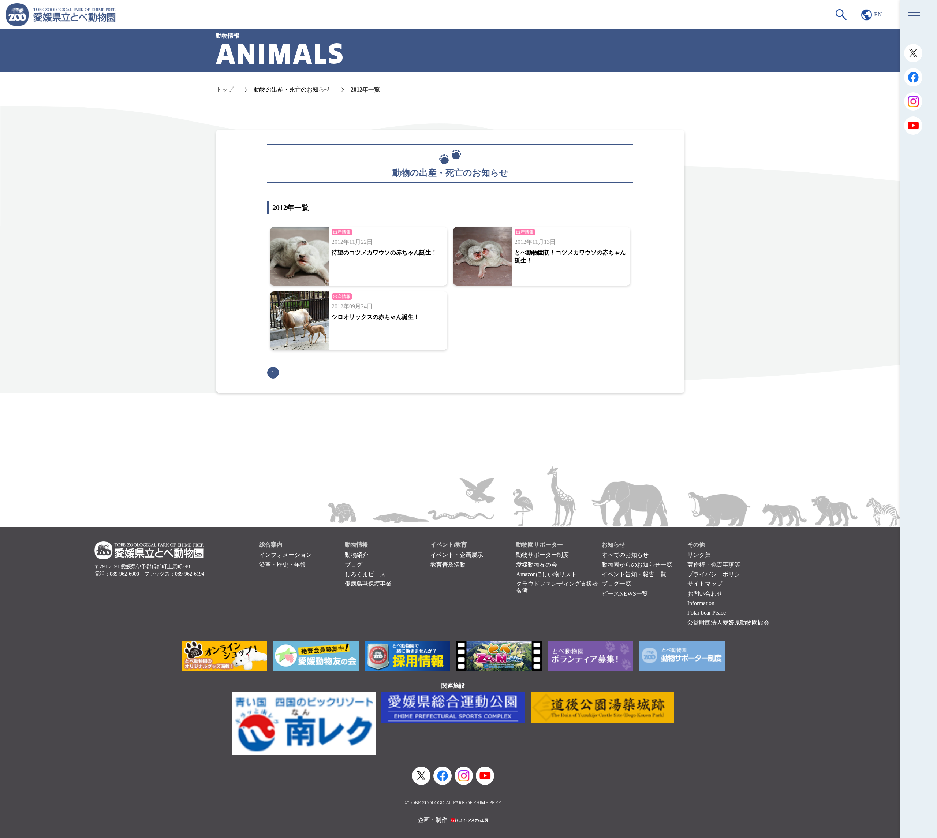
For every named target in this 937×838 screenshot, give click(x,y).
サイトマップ (705, 584)
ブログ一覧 (616, 584)
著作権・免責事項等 (713, 565)
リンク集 (699, 555)
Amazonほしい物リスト (546, 574)
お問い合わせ (705, 594)
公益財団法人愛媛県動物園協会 (728, 622)
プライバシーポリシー (716, 574)
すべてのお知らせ (625, 555)
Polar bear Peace (706, 613)
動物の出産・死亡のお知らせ (292, 89)
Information (700, 603)
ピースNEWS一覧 (625, 594)
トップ (225, 89)
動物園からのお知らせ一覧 (637, 565)
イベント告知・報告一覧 (634, 574)
